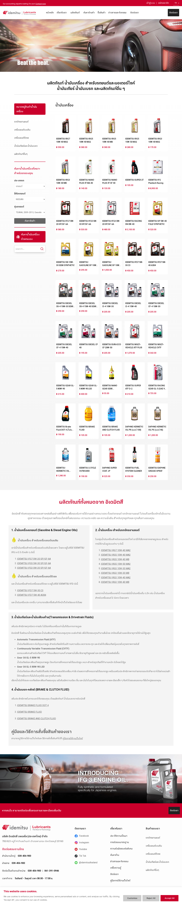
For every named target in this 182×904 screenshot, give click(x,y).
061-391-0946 (51, 870)
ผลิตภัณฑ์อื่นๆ (20, 154)
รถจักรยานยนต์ (21, 121)
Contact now (40, 4)
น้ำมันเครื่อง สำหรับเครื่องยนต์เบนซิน (38, 540)
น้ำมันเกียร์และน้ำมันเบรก (26, 146)
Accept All (169, 898)
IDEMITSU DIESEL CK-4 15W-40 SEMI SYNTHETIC (87, 306)
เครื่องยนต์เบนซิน (22, 129)
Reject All (151, 898)
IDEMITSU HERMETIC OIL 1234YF (62, 471)
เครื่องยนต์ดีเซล (21, 137)
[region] (91, 895)
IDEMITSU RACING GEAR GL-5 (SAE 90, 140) (157, 388)
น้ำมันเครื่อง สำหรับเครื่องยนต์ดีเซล (37, 576)
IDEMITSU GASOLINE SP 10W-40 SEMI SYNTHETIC (88, 265)
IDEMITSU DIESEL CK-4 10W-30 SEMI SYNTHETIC (64, 306)
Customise (132, 898)
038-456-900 (24, 855)
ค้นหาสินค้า (30, 221)
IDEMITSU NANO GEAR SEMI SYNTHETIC (109, 388)
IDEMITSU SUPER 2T (134, 180)
